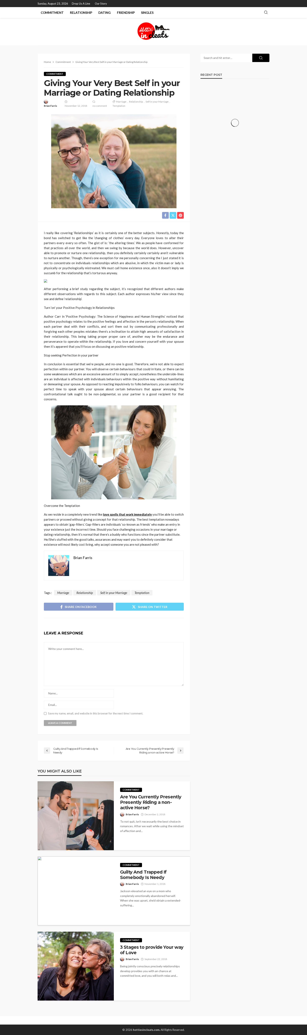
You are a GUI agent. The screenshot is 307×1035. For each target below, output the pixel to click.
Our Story (101, 3)
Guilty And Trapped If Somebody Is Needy (143, 874)
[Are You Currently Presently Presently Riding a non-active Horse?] (76, 815)
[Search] (265, 12)
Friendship (126, 12)
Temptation (119, 105)
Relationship (81, 12)
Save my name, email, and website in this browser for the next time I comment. (95, 713)
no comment (100, 105)
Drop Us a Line (81, 3)
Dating (104, 12)
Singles (147, 12)
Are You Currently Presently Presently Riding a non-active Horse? (150, 802)
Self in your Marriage (157, 101)
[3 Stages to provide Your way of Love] (76, 966)
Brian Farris (50, 105)
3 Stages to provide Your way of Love (151, 950)
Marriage (121, 101)
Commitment (52, 12)
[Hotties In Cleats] (153, 31)
